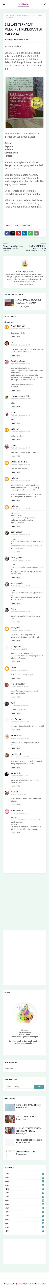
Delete (18, 336)
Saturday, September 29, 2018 (20, 722)
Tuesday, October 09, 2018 (19, 813)
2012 (25, 1227)
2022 (25, 1189)
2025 (25, 1178)
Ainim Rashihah (18, 326)
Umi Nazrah (16, 754)
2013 (25, 1223)
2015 (25, 1216)
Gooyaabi (41, 1284)
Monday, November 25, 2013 (19, 670)
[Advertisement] (24, 903)
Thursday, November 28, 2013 (20, 705)
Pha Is (13, 609)
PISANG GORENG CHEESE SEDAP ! (29, 1140)
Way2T (22, 1284)
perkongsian (26, 225)
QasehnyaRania (18, 361)
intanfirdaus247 (18, 684)
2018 (25, 1204)
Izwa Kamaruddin (19, 462)
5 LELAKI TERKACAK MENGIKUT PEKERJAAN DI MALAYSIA (28, 301)
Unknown (15, 429)
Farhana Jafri (16, 735)
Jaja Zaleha (16, 719)
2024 (24, 1181)
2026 (24, 1174)
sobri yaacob (17, 532)
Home (7, 15)
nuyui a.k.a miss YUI (20, 396)
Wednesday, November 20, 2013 (20, 328)
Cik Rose (10, 39)
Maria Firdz (16, 773)
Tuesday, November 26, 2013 (19, 686)
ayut (13, 703)
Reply (13, 336)
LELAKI (16, 225)
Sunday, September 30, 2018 (19, 776)
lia (12, 342)
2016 (25, 1212)
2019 (25, 1200)
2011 (24, 1231)
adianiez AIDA (17, 810)
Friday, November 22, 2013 (19, 649)
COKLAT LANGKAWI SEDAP (27, 1116)
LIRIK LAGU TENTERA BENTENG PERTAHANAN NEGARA (28, 1129)
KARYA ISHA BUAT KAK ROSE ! (28, 1105)
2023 (25, 1185)
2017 (25, 1208)
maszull (14, 792)
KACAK (12, 15)
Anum (13, 412)
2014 (25, 1219)
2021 (25, 1193)
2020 (25, 1197)
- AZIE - (14, 445)
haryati (14, 667)
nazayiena (15, 628)
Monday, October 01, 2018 (19, 794)
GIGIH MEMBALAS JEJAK (25, 1151)
